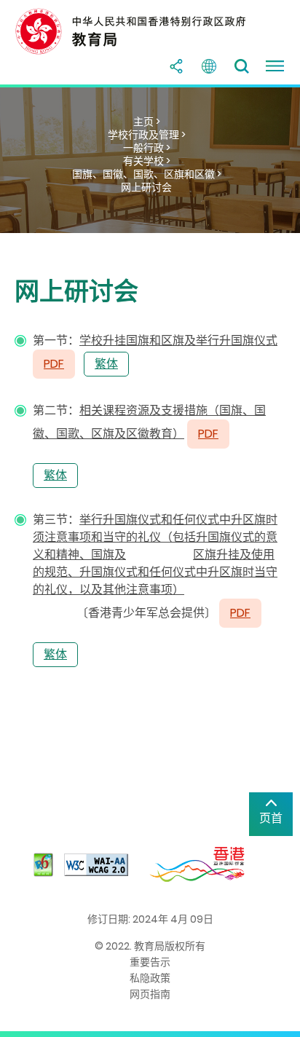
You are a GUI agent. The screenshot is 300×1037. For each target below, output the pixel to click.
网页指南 (150, 994)
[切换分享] (176, 66)
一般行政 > (146, 147)
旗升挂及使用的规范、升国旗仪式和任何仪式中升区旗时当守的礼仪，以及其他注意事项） (155, 572)
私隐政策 (150, 978)
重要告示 (150, 962)
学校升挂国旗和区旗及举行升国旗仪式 (178, 340)
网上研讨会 (146, 187)
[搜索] (242, 66)
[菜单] (274, 66)
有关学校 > (146, 160)
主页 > (146, 121)
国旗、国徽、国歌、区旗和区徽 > (146, 174)
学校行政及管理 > (147, 134)
